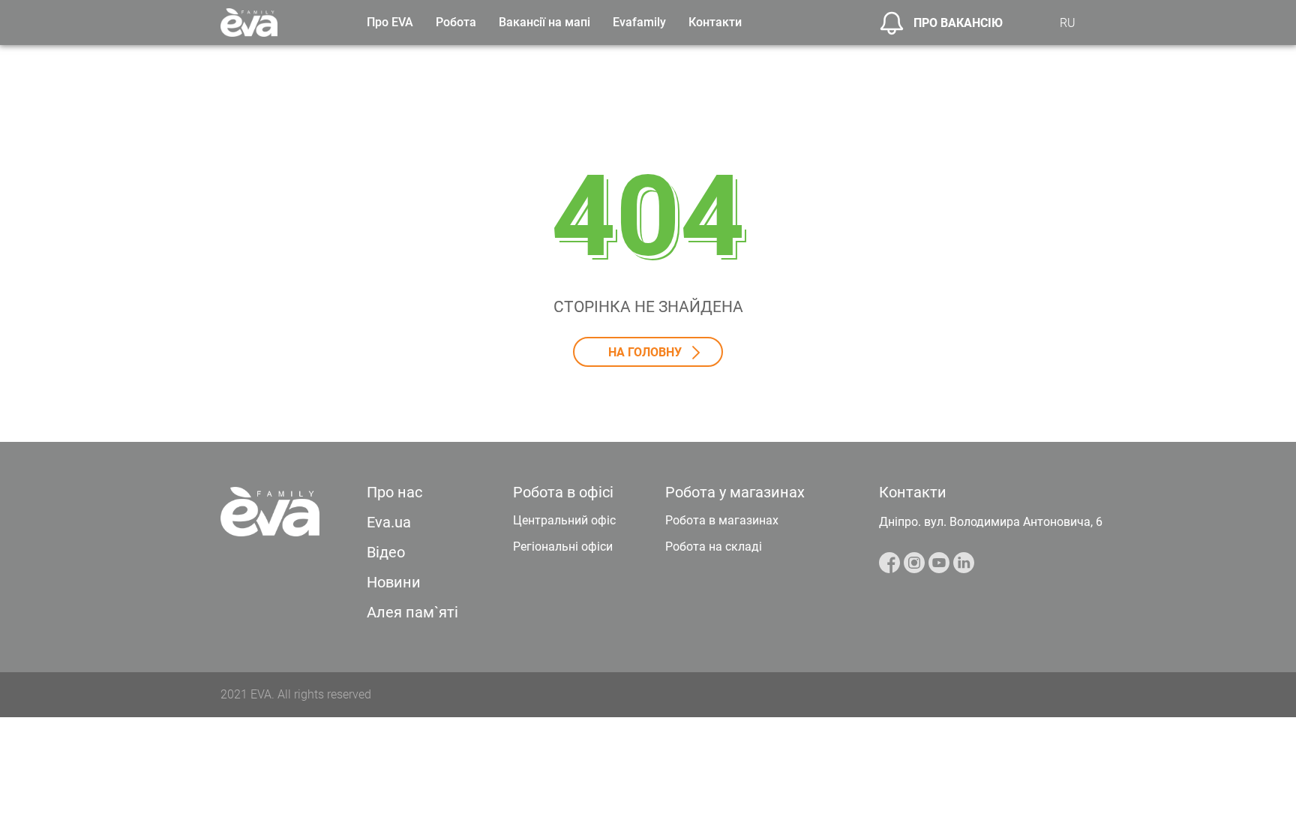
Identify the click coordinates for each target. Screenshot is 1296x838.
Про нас (394, 492)
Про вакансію (958, 23)
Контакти (715, 22)
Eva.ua (389, 522)
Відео (386, 552)
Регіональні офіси (563, 546)
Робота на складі (713, 546)
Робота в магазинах (721, 520)
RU (1068, 23)
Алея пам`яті (412, 612)
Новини (394, 582)
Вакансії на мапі (544, 22)
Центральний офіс (564, 520)
